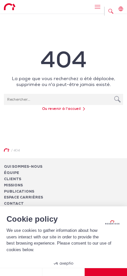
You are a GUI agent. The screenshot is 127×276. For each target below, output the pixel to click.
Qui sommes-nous (23, 166)
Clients (12, 179)
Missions (13, 185)
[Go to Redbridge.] (6, 150)
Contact (14, 203)
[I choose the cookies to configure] (63, 272)
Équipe (11, 172)
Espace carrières (23, 197)
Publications (19, 191)
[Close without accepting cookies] (21, 272)
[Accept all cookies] (106, 272)
